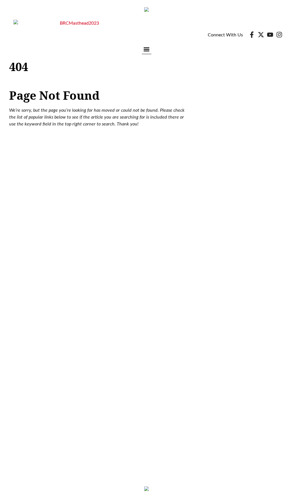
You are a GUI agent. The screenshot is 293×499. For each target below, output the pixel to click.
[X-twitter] (261, 34)
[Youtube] (270, 34)
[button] (146, 49)
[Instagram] (279, 34)
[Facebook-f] (251, 34)
